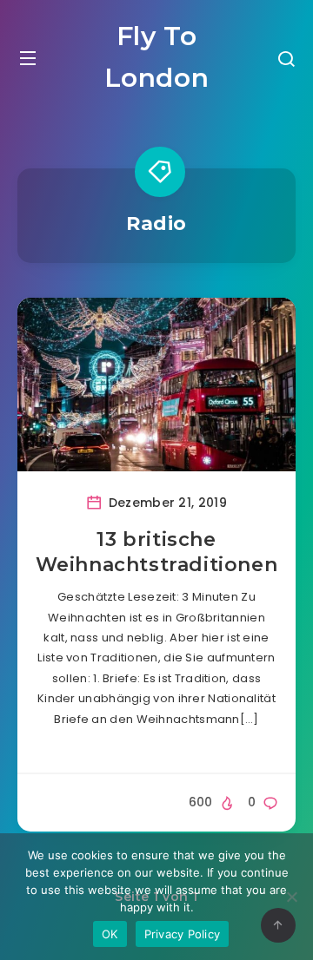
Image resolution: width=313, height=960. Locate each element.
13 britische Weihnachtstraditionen (157, 552)
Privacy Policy (182, 934)
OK (110, 934)
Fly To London (157, 57)
